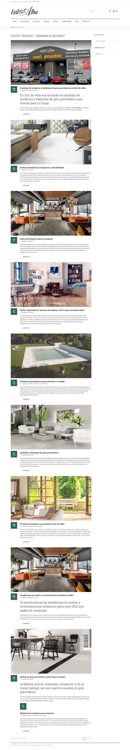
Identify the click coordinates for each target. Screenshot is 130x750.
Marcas (46, 21)
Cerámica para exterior (40, 383)
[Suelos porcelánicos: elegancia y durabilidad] (51, 142)
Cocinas (40, 526)
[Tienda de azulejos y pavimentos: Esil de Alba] (51, 498)
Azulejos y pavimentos (27, 90)
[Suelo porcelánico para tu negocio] (51, 213)
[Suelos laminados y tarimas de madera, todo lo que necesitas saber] (51, 284)
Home (12, 27)
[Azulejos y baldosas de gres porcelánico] (51, 427)
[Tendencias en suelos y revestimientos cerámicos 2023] (51, 569)
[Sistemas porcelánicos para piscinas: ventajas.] (51, 356)
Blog (77, 21)
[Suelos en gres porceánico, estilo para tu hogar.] (51, 651)
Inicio (15, 21)
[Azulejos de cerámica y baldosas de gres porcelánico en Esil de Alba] (51, 62)
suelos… (80, 110)
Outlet (55, 21)
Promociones (66, 21)
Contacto (85, 21)
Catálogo (36, 21)
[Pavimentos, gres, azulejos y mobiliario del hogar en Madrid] (24, 10)
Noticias (36, 90)
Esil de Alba (25, 21)
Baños (35, 526)
